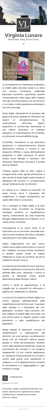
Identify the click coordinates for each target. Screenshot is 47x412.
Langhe (15, 389)
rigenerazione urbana (31, 391)
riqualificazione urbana (26, 394)
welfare (14, 397)
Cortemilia (6, 389)
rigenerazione (15, 391)
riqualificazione (9, 394)
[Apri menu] (23, 43)
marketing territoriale (29, 389)
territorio (6, 397)
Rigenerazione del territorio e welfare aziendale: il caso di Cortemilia (23, 73)
